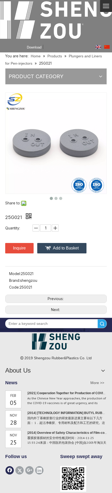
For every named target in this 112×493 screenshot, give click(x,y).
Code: (14, 287)
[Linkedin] (39, 470)
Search (102, 323)
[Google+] (29, 470)
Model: (15, 273)
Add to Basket (66, 248)
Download (34, 47)
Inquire (19, 248)
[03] (73, 479)
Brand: (14, 280)
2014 (31, 413)
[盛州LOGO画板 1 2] (56, 341)
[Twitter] (19, 470)
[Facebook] (9, 470)
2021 (31, 393)
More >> (97, 383)
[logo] (56, 20)
